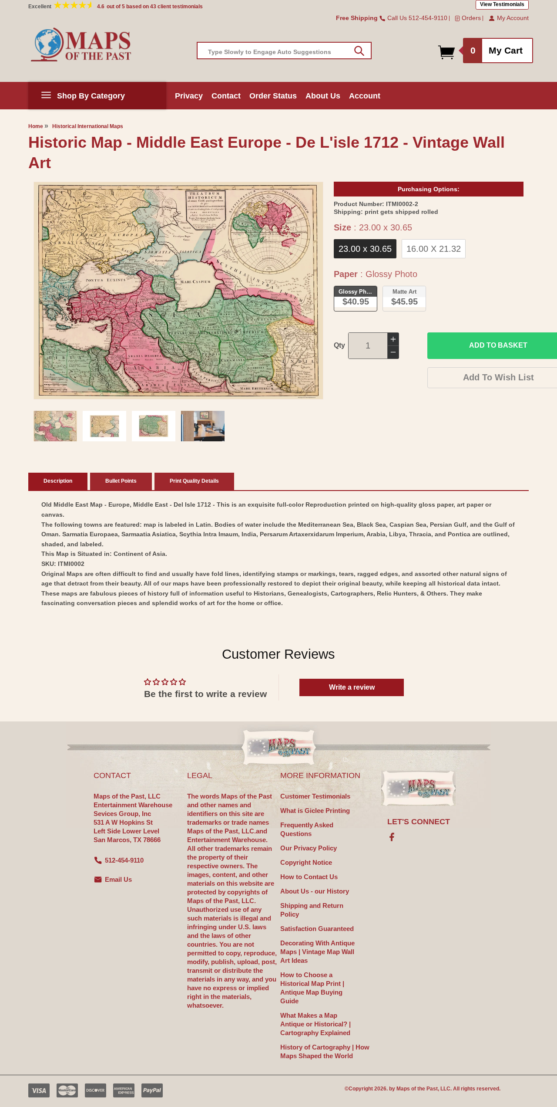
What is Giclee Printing (315, 810)
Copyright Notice (306, 862)
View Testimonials (502, 4)
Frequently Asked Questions (306, 829)
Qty (339, 345)
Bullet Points (121, 481)
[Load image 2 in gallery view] (104, 426)
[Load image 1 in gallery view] (55, 426)
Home (35, 126)
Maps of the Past (417, 1089)
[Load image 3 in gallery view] (153, 426)
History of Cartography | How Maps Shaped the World (324, 1051)
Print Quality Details (194, 481)
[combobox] (284, 50)
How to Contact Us (309, 876)
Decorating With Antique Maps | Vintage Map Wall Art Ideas (317, 951)
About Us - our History (314, 891)
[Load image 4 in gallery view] (203, 426)
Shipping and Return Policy (311, 910)
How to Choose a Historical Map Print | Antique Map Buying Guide (312, 988)
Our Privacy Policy (308, 848)
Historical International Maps (87, 126)
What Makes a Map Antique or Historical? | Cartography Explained (315, 1024)
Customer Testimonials (315, 796)
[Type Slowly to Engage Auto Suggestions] (359, 51)
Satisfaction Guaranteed (317, 928)
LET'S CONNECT (418, 821)
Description (58, 481)
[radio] (365, 248)
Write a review (352, 687)
